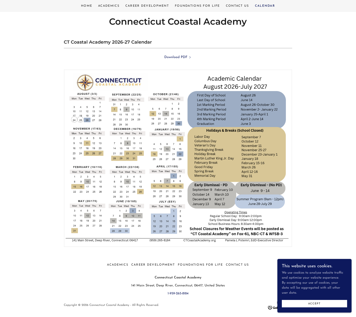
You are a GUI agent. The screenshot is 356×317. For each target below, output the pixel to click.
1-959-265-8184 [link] (178, 293)
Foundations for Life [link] (197, 5)
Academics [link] (108, 5)
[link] (178, 24)
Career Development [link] (147, 5)
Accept (314, 303)
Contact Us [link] (237, 5)
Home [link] (86, 5)
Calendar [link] (265, 5)
